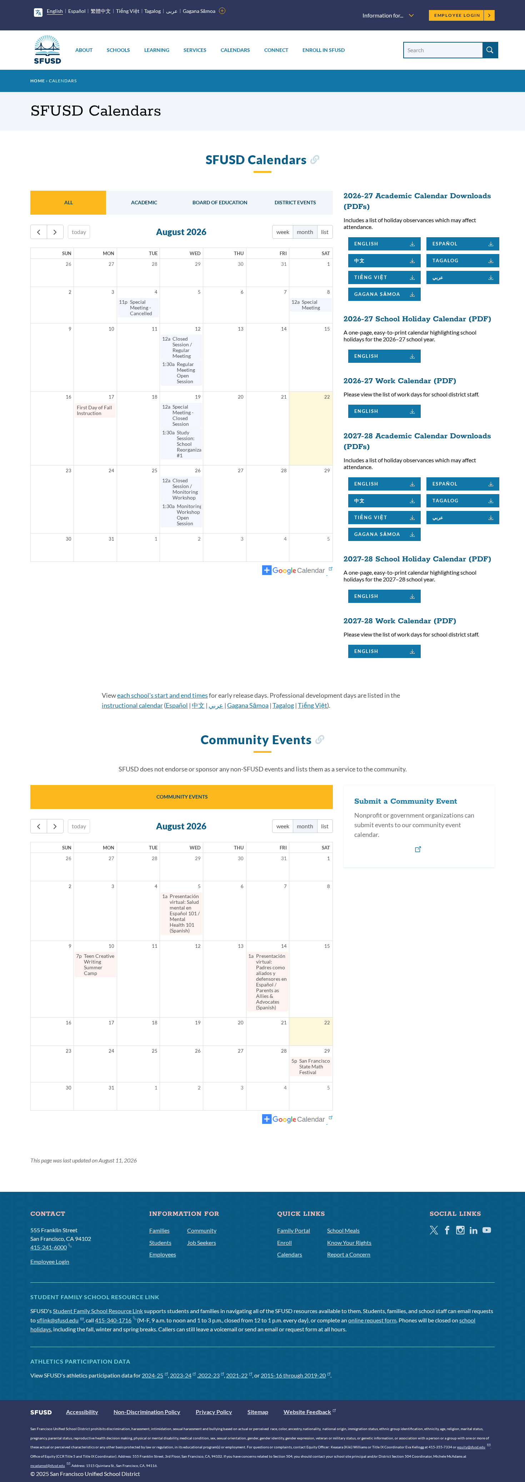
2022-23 (209, 1375)
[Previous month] (38, 232)
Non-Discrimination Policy (147, 1411)
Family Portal (293, 1230)
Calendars (235, 50)
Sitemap (258, 1411)
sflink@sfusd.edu (58, 1320)
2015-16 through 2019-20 (293, 1375)
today (79, 231)
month (305, 231)
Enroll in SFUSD (323, 50)
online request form (372, 1320)
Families (159, 1230)
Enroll (284, 1242)
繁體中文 (101, 11)
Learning (156, 50)
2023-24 (180, 1375)
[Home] (47, 50)
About (83, 50)
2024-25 (152, 1375)
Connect (276, 50)
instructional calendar (132, 705)
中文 (359, 260)
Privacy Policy (214, 1411)
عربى (172, 11)
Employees (162, 1254)
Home (37, 80)
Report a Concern (348, 1254)
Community (201, 1230)
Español (77, 11)
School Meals (343, 1230)
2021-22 (237, 1375)
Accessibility (82, 1411)
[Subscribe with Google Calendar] (297, 570)
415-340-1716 (113, 1320)
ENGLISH (366, 244)
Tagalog (152, 11)
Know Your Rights (349, 1242)
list (325, 231)
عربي (437, 277)
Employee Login (457, 15)
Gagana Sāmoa (199, 11)
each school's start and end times (162, 695)
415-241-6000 (48, 1247)
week (282, 231)
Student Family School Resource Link (98, 1310)
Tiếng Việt (127, 11)
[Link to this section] (314, 161)
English (55, 11)
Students (160, 1242)
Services (195, 50)
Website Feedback (307, 1411)
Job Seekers (201, 1242)
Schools (118, 50)
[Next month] (55, 232)
